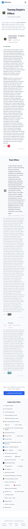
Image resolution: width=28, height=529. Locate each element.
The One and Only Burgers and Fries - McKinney (15, 443)
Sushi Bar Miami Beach (10, 462)
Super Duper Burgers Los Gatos (12, 421)
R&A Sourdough (21, 491)
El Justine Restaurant (10, 412)
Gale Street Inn (8, 456)
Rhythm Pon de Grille (10, 472)
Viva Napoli (21, 466)
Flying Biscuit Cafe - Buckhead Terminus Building (15, 428)
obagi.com (7, 424)
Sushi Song (18, 485)
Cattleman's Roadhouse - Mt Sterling (13, 475)
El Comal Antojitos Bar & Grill (12, 478)
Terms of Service (23, 524)
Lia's (23, 459)
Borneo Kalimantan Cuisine (11, 415)
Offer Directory (4, 524)
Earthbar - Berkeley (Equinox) (12, 447)
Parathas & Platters (9, 405)
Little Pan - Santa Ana (10, 504)
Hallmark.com (8, 491)
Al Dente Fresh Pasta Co (11, 482)
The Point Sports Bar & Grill (11, 453)
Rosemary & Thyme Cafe (11, 459)
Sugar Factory (20, 435)
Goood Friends (8, 439)
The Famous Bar (9, 466)
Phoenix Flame (8, 435)
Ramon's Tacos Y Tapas (10, 497)
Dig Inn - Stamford (9, 450)
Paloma (19, 456)
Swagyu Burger (9, 501)
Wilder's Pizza (8, 507)
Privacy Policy (16, 524)
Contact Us (10, 524)
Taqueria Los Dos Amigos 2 (11, 488)
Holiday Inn (8, 485)
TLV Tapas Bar (8, 469)
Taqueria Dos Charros (10, 432)
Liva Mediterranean (9, 494)
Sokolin (21, 450)
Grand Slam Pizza (9, 408)
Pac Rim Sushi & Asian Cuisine (12, 418)
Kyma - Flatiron (19, 424)
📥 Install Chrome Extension (14, 393)
